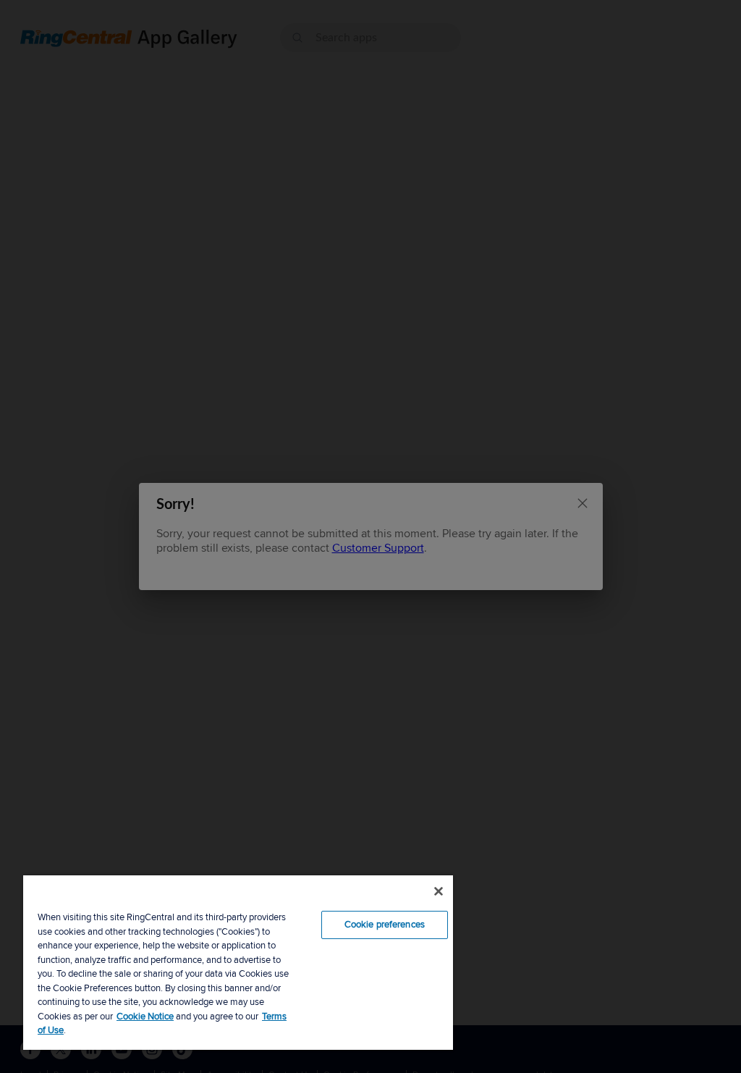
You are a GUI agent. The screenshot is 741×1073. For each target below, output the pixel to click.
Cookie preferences (384, 924)
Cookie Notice (145, 1016)
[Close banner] (438, 891)
